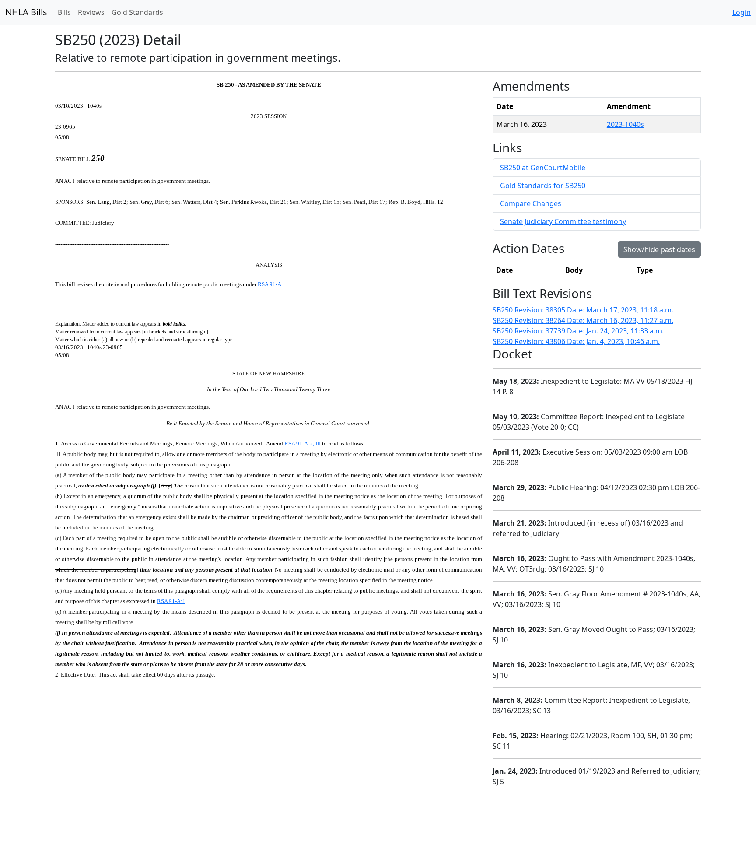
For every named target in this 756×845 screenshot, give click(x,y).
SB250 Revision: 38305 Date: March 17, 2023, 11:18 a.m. (583, 310)
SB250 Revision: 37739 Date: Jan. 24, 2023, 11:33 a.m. (578, 331)
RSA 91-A (269, 284)
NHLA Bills (26, 12)
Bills (64, 12)
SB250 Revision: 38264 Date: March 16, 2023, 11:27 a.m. (583, 320)
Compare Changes (530, 203)
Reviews (91, 12)
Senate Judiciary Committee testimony (563, 221)
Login (741, 12)
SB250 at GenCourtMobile (542, 167)
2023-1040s (625, 124)
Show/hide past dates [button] (659, 249)
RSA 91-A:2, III (302, 443)
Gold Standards (137, 12)
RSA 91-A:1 (171, 601)
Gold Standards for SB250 (542, 185)
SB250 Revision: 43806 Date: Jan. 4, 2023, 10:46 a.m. (576, 341)
